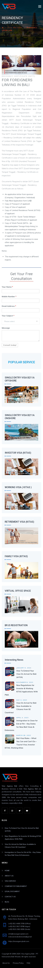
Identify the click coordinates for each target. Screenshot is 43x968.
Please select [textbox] (9, 321)
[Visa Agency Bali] (9, 6)
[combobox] (20, 321)
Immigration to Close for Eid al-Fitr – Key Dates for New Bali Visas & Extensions (23, 853)
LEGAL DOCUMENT (12, 891)
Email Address (9, 306)
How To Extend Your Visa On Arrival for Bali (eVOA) (26, 674)
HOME (7, 870)
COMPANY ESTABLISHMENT (16, 886)
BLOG (7, 902)
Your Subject (8, 316)
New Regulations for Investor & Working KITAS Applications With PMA (23, 837)
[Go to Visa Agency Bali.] (2, 28)
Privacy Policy (18, 963)
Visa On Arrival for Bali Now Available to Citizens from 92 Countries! (20, 845)
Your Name (7, 287)
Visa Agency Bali (9, 786)
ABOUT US (9, 876)
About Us (6, 963)
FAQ (28, 963)
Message (6, 328)
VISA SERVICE (10, 881)
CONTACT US (10, 897)
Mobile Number (9, 296)
